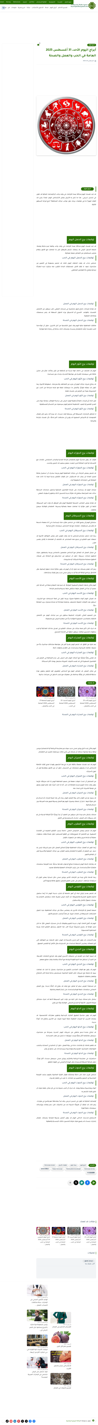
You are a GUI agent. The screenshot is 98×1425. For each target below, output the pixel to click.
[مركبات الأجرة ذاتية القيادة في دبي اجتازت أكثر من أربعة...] (37, 1340)
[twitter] (26, 1421)
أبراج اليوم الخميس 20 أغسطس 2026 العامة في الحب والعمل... (44, 1241)
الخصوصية (52, 2)
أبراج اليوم (53, 8)
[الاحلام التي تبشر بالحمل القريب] (60, 1356)
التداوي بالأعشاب (38, 8)
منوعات (13, 8)
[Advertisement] (49, 28)
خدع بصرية (21, 8)
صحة (46, 8)
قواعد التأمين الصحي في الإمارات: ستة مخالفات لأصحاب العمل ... (39, 1302)
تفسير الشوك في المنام (62, 1388)
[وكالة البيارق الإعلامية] (83, 5)
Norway (8, 2)
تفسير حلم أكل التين (64, 1346)
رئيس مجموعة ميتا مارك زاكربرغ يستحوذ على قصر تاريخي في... (38, 1327)
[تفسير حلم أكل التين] (60, 1337)
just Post (31, 2)
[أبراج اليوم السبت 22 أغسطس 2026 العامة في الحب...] (66, 692)
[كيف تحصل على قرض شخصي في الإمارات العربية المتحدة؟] (37, 1362)
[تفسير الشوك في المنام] (60, 1379)
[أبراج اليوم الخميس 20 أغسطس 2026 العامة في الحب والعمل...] (43, 1230)
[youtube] (11, 1421)
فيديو (4, 8)
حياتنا (28, 8)
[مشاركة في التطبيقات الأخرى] (70, 1182)
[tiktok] (7, 1421)
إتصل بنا (60, 2)
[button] (87, 1182)
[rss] (3, 1421)
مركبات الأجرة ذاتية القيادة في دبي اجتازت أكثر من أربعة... (37, 1351)
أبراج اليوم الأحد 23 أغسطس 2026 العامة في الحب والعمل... (88, 703)
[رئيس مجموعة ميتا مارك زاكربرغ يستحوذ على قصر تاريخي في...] (37, 1315)
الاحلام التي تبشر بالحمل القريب (62, 1367)
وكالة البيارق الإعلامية (73, 1421)
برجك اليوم (73, 1165)
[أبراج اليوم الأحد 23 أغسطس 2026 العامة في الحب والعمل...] (87, 692)
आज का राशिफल (45, 1169)
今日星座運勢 (91, 1173)
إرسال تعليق (89, 1261)
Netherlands (16, 2)
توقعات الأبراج (63, 1165)
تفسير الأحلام (62, 8)
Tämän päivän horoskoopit (73, 1169)
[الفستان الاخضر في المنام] (60, 1318)
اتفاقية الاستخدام (42, 2)
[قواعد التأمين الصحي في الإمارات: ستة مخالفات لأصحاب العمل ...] (37, 1290)
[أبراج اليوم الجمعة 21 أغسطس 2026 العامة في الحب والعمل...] (45, 692)
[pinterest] (18, 1421)
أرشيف (25, 2)
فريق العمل (68, 2)
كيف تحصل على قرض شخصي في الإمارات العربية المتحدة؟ (38, 1374)
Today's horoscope (57, 1169)
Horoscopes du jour (50, 1165)
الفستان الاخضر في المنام (62, 1327)
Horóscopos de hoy (89, 1169)
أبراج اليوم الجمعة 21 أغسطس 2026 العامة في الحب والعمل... (46, 703)
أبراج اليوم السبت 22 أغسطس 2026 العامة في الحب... (67, 703)
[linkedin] (14, 1421)
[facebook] (34, 1421)
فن (9, 8)
